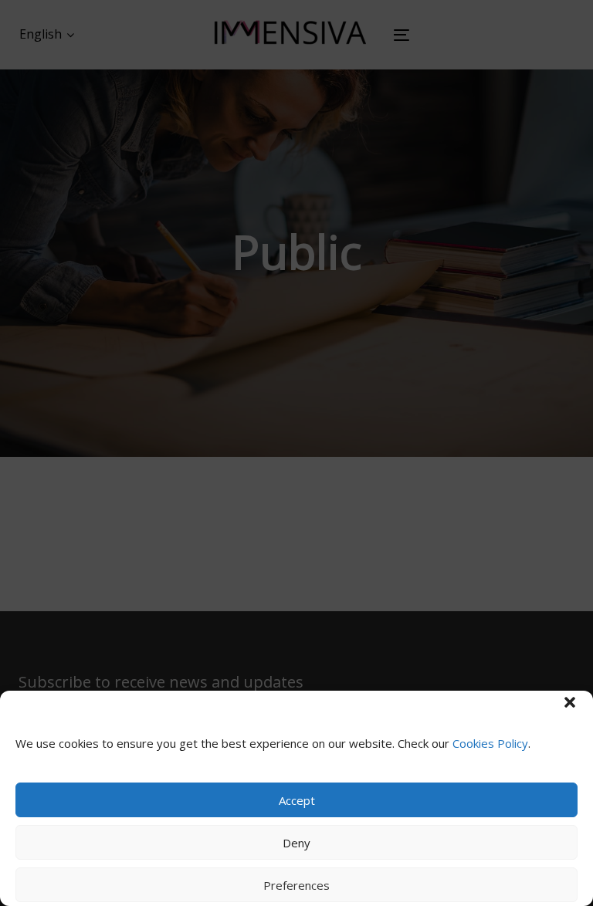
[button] (570, 702)
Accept (297, 800)
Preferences (296, 885)
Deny (296, 842)
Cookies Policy (490, 743)
